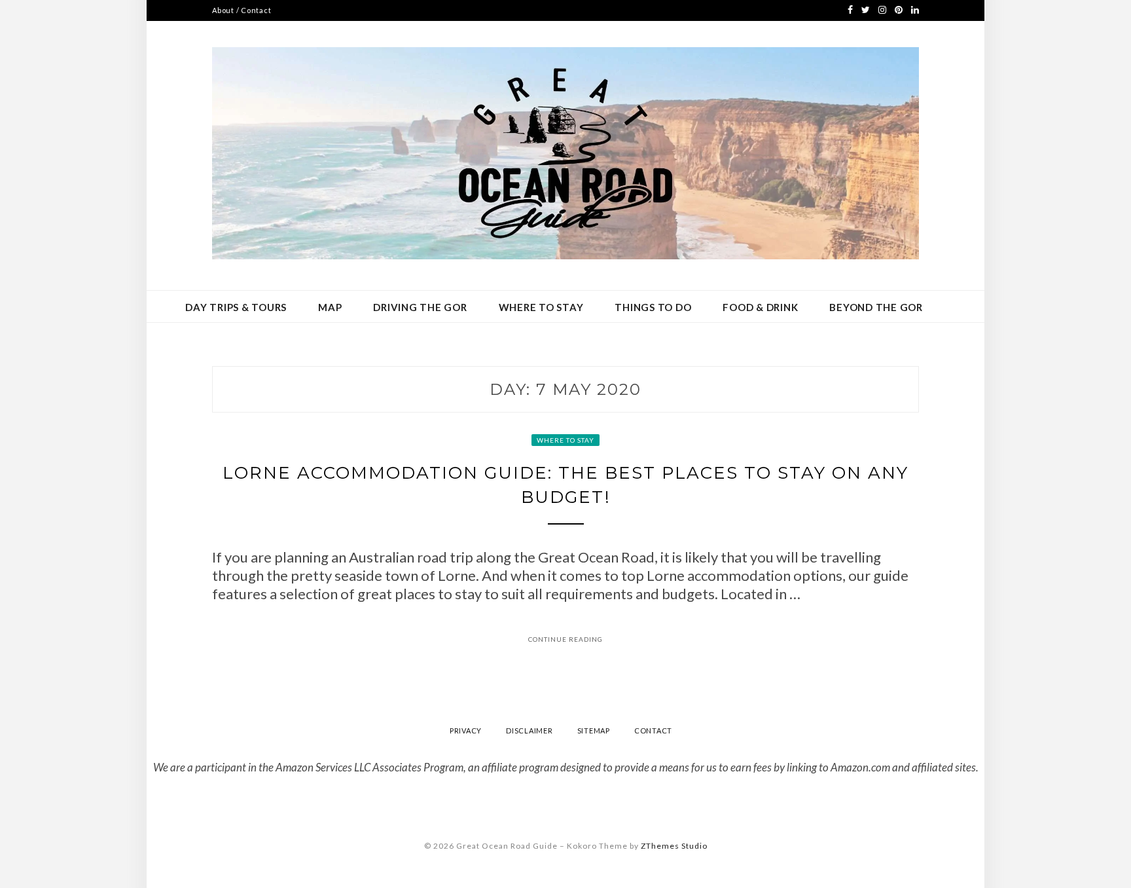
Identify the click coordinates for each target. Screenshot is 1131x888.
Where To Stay (541, 307)
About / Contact (241, 10)
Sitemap (593, 730)
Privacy (466, 730)
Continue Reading (565, 639)
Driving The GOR (420, 307)
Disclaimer (529, 730)
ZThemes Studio (674, 846)
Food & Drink (760, 307)
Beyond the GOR (876, 307)
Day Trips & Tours (236, 307)
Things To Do (653, 307)
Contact (653, 730)
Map (330, 307)
